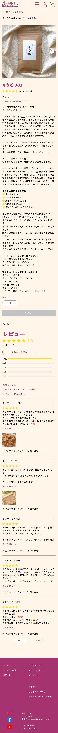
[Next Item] (52, 51)
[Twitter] (8, 324)
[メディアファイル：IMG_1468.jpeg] (9, 440)
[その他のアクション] (54, 403)
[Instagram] (10, 712)
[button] (53, 4)
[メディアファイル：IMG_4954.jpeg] (9, 498)
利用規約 (32, 687)
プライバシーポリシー (38, 692)
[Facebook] (4, 324)
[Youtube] (10, 727)
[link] (19, 91)
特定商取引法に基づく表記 (40, 697)
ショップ (7, 666)
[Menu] (37, 4)
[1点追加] (15, 303)
